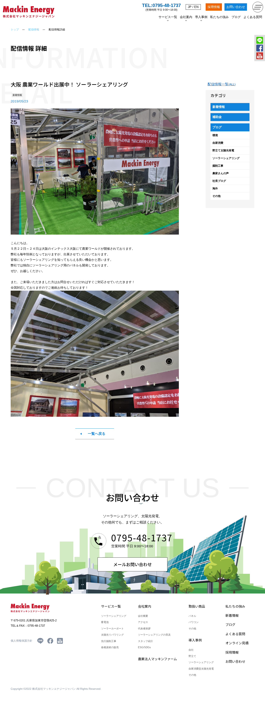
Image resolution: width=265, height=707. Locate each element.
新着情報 (218, 106)
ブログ (217, 127)
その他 (216, 196)
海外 (215, 188)
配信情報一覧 (222, 84)
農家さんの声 (220, 173)
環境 (215, 135)
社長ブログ (219, 180)
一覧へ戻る (96, 434)
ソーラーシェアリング (226, 158)
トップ (15, 29)
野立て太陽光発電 (223, 150)
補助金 (217, 117)
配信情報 (33, 29)
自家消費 (217, 142)
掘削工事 (217, 165)
